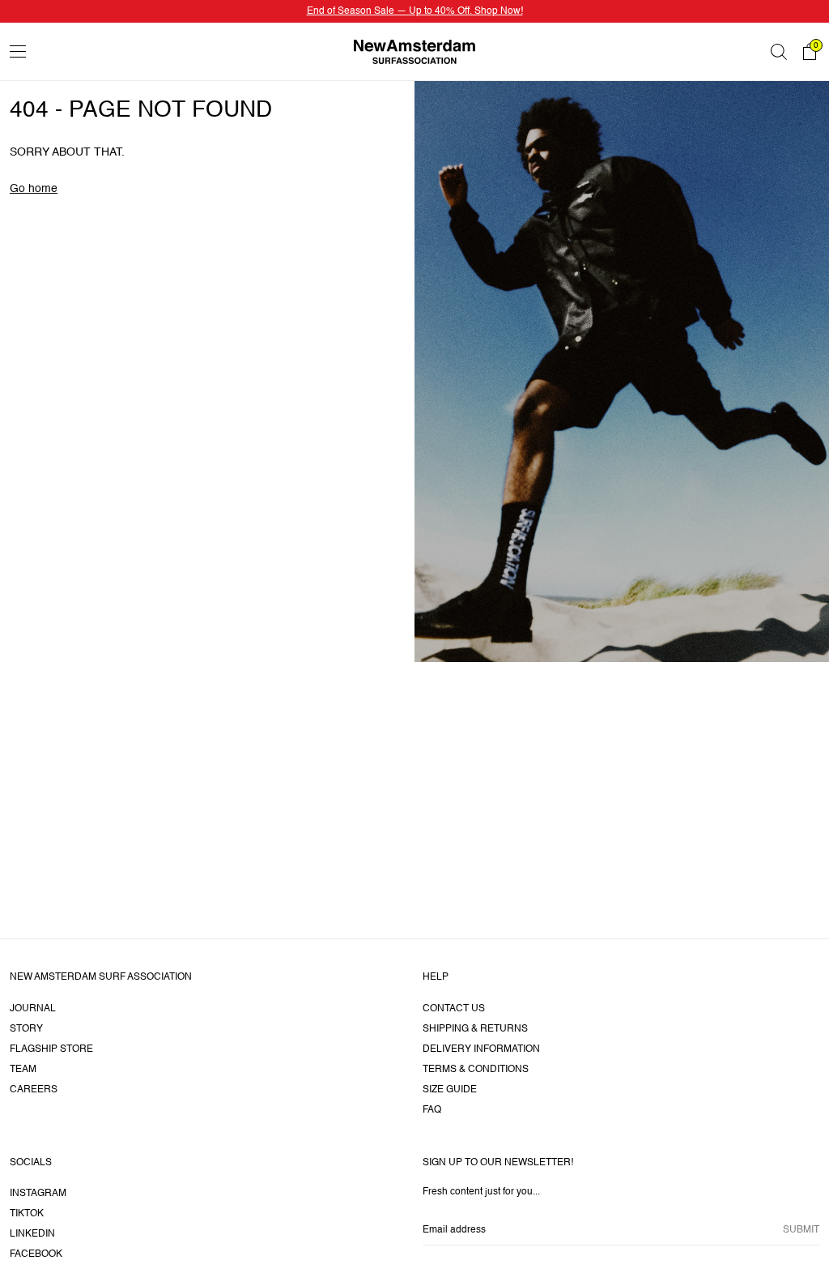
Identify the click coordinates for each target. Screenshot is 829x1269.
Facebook (36, 1254)
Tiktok (27, 1214)
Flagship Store (51, 1049)
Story (26, 1029)
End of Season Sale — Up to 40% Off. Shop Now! (415, 11)
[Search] (779, 52)
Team (23, 1070)
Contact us (454, 1009)
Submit (801, 1230)
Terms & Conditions (476, 1070)
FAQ (432, 1110)
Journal (33, 1009)
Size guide (450, 1090)
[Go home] (414, 51)
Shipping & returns (475, 1029)
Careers (33, 1090)
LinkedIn (32, 1234)
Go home (33, 188)
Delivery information (481, 1049)
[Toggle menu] (18, 51)
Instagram (38, 1193)
